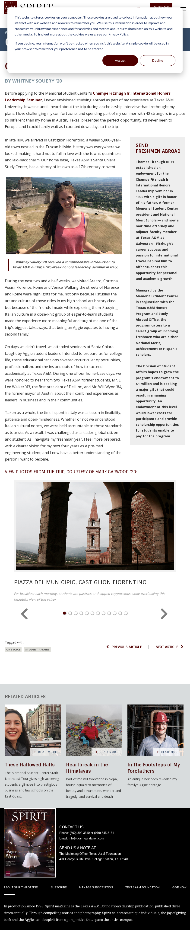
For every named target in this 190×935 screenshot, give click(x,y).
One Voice (13, 649)
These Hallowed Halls (30, 765)
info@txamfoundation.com (86, 838)
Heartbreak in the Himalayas (87, 768)
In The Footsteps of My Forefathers (153, 768)
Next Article (167, 647)
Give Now (179, 887)
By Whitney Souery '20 (33, 81)
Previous (25, 614)
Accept (120, 60)
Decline (157, 60)
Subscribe (59, 887)
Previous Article (127, 647)
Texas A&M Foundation (142, 887)
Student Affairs (37, 649)
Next (165, 614)
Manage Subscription (96, 887)
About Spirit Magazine (21, 887)
